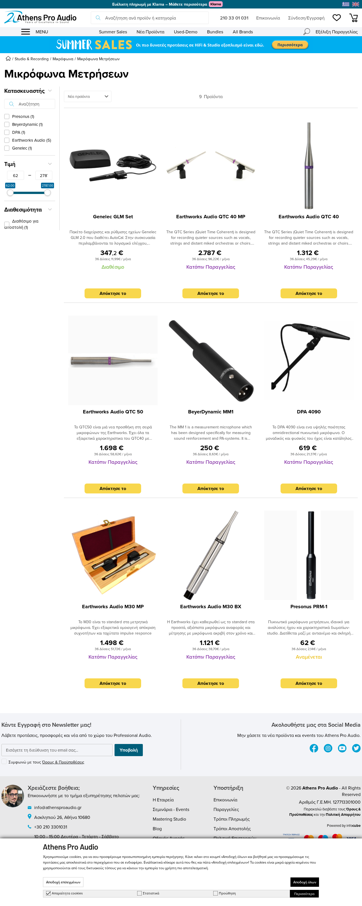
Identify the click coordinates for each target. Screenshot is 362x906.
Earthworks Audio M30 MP (113, 606)
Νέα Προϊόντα (150, 32)
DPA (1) (18, 132)
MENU (42, 32)
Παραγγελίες (226, 809)
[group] (181, 44)
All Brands (243, 32)
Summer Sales (113, 32)
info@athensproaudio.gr (57, 807)
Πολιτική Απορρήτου (343, 814)
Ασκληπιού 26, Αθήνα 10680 (62, 817)
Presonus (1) (23, 116)
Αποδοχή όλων (304, 882)
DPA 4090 (309, 411)
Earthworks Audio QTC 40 (309, 216)
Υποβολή (129, 750)
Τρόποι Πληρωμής (232, 819)
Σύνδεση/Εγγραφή (306, 18)
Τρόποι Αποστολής (232, 828)
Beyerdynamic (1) (27, 124)
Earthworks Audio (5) (31, 140)
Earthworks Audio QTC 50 (113, 411)
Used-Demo (185, 32)
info (353, 825)
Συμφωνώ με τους (46, 762)
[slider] (10, 192)
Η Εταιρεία (163, 800)
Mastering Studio (169, 819)
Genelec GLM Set (113, 216)
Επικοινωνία (268, 18)
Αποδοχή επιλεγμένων (63, 882)
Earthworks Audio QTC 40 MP (210, 216)
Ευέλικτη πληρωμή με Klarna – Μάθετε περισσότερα (159, 4)
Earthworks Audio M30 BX (210, 606)
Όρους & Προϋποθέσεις (63, 762)
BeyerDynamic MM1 (210, 411)
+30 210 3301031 (50, 827)
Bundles (215, 32)
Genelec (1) (22, 148)
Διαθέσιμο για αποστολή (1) (21, 224)
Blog (157, 828)
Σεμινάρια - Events (171, 809)
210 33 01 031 (234, 17)
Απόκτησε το (113, 293)
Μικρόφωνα (63, 59)
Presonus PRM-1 (308, 606)
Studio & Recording (32, 59)
